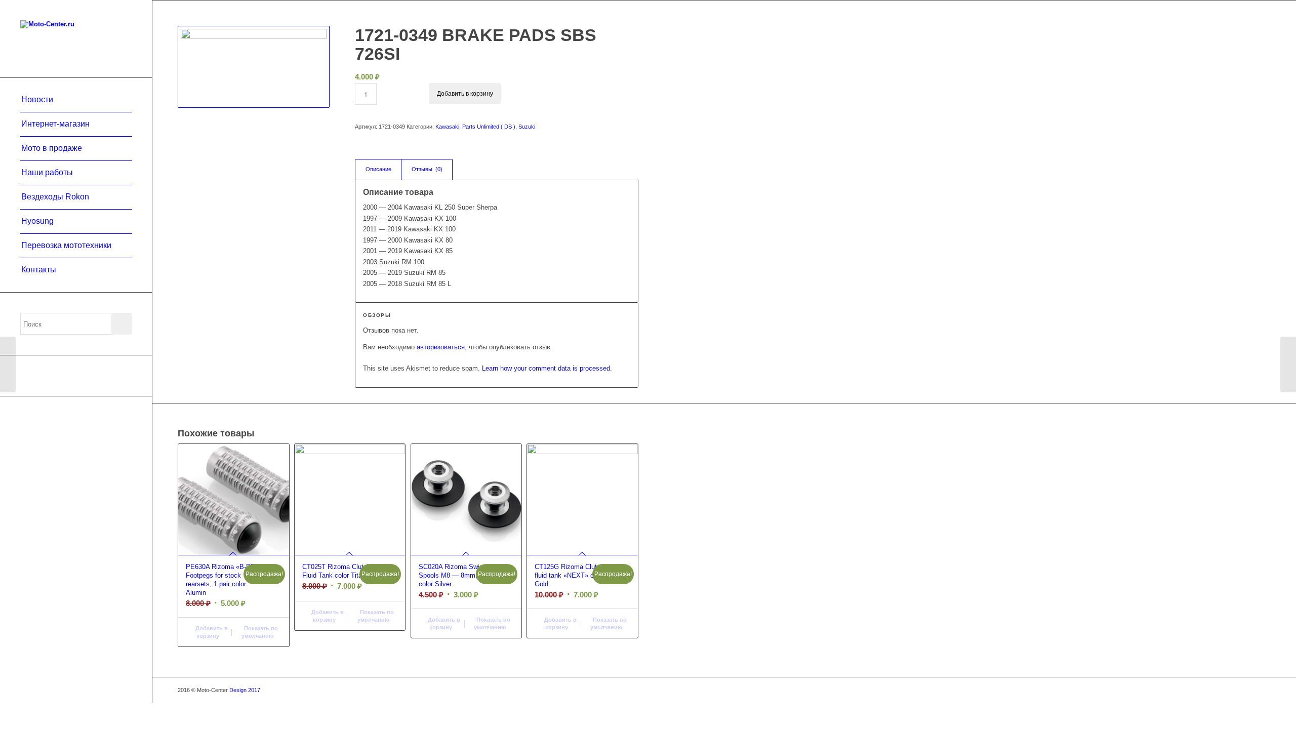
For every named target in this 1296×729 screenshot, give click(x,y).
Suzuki (526, 127)
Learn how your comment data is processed (546, 368)
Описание (378, 169)
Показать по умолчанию (259, 632)
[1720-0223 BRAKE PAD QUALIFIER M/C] (1288, 364)
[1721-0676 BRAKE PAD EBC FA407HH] (8, 364)
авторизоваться (441, 347)
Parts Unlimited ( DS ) (488, 127)
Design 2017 (244, 690)
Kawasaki (447, 127)
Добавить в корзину (465, 93)
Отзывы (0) (427, 169)
